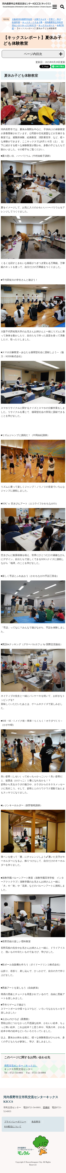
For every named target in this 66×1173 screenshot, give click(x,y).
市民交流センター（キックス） (20, 1065)
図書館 (46, 1107)
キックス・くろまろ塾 (32, 22)
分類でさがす (40, 19)
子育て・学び (55, 19)
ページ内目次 (33, 54)
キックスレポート (46, 25)
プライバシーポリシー (15, 1121)
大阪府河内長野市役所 (22, 19)
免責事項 (35, 1121)
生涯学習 (16, 22)
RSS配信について (12, 1126)
